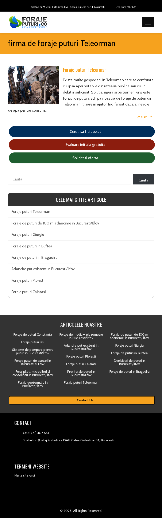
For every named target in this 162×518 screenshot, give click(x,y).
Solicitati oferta (85, 158)
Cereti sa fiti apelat (85, 131)
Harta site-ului (24, 475)
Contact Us (84, 400)
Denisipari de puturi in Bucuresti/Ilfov (129, 362)
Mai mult (144, 117)
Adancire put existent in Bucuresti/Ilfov (43, 269)
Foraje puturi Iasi (32, 342)
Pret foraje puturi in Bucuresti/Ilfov (81, 373)
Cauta (143, 180)
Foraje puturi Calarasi (28, 292)
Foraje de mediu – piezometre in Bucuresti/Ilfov (81, 336)
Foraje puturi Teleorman (85, 69)
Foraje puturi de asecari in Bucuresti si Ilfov (32, 362)
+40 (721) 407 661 (126, 6)
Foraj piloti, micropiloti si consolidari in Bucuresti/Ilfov (32, 373)
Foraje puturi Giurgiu (27, 234)
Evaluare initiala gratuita (85, 144)
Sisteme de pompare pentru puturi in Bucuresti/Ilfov (32, 351)
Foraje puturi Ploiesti (27, 280)
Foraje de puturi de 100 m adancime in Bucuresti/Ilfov (55, 223)
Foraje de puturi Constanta (32, 334)
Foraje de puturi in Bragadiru (34, 257)
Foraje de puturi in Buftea (31, 246)
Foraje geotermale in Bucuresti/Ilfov (33, 384)
